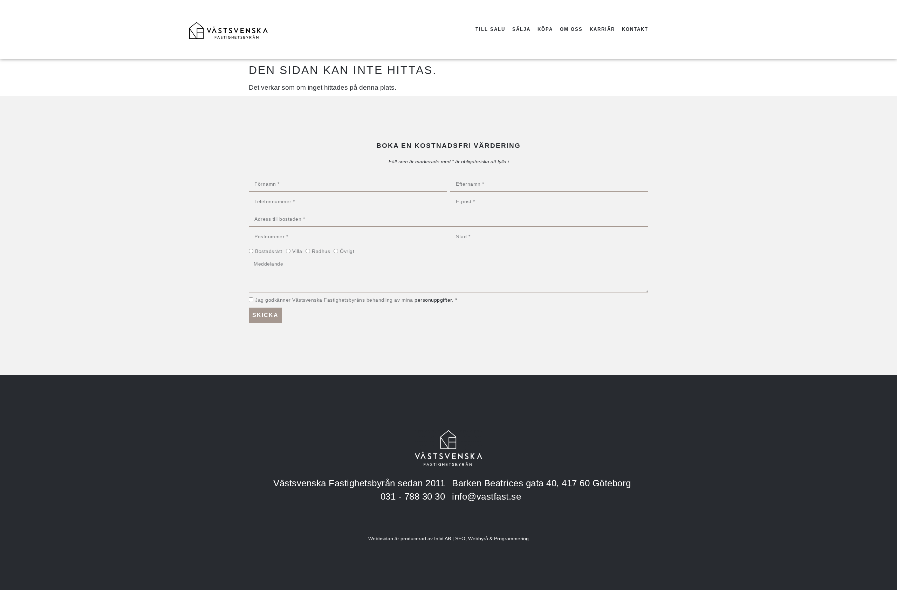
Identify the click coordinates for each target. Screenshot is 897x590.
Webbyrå (478, 538)
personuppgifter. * (436, 300)
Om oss (571, 29)
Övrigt (347, 251)
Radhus (321, 251)
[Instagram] (691, 29)
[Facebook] (671, 29)
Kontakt (635, 29)
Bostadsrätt (268, 251)
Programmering (511, 538)
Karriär (602, 29)
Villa (297, 251)
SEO (460, 538)
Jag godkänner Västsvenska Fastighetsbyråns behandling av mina (356, 300)
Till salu (490, 29)
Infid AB (442, 538)
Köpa (545, 29)
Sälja (521, 29)
